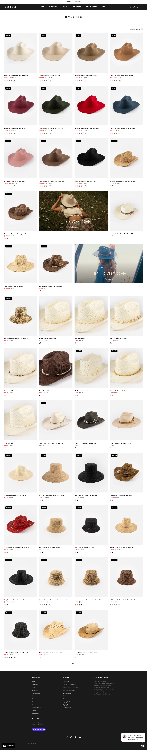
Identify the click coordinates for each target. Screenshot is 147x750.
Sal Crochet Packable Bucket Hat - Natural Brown (89, 600)
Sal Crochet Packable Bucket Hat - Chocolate (123, 600)
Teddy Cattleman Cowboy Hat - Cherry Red (87, 128)
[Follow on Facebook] (67, 737)
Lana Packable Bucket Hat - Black (84, 547)
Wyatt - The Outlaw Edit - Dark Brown (85, 443)
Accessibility (35, 713)
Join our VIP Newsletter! (69, 684)
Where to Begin (67, 693)
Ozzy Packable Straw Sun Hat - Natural (121, 547)
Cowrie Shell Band (80, 338)
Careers (34, 696)
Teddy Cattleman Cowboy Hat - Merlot (15, 128)
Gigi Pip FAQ (66, 705)
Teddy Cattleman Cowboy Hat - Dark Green (51, 128)
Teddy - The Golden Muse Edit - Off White (51, 443)
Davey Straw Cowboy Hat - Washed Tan (86, 652)
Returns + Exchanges (69, 699)
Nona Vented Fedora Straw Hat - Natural (51, 652)
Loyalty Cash (66, 702)
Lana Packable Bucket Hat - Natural (49, 547)
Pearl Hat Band (8, 443)
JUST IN (42, 7)
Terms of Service (36, 707)
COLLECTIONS (53, 7)
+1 (49, 605)
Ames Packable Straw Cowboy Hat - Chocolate (17, 234)
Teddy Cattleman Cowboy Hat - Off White (16, 75)
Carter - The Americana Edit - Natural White (122, 234)
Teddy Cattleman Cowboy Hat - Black (85, 181)
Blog (33, 705)
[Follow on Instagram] (71, 737)
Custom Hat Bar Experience (70, 687)
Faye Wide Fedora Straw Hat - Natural (15, 495)
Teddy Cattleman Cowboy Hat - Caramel (121, 75)
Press (33, 702)
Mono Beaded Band (45, 391)
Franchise (35, 684)
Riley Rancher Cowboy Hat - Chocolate (50, 286)
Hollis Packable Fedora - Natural (13, 286)
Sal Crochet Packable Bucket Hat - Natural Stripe (53, 600)
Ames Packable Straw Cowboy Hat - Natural (122, 181)
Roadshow (35, 699)
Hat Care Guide (67, 707)
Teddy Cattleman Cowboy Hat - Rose (14, 181)
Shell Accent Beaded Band (12, 391)
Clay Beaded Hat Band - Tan (118, 391)
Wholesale (35, 690)
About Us (34, 681)
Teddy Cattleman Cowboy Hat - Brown (86, 75)
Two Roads (78, 2)
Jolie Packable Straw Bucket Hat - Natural (51, 495)
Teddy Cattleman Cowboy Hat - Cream (50, 75)
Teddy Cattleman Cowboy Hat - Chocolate (51, 181)
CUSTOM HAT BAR (91, 7)
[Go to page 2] (78, 664)
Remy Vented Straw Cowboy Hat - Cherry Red (17, 547)
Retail (33, 687)
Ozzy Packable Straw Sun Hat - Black (15, 600)
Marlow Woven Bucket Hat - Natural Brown (16, 338)
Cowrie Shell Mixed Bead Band (48, 338)
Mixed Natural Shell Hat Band (118, 338)
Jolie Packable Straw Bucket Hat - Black (86, 495)
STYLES (65, 7)
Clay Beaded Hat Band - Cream (83, 391)
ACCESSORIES (76, 7)
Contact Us (66, 681)
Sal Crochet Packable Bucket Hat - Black (16, 652)
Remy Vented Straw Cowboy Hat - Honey (121, 495)
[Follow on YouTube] (80, 737)
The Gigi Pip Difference (69, 690)
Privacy (34, 710)
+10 (14, 80)
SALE (103, 7)
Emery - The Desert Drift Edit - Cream (120, 443)
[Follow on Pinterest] (76, 737)
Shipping (65, 696)
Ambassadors (36, 693)
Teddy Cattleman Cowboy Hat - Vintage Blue (123, 128)
